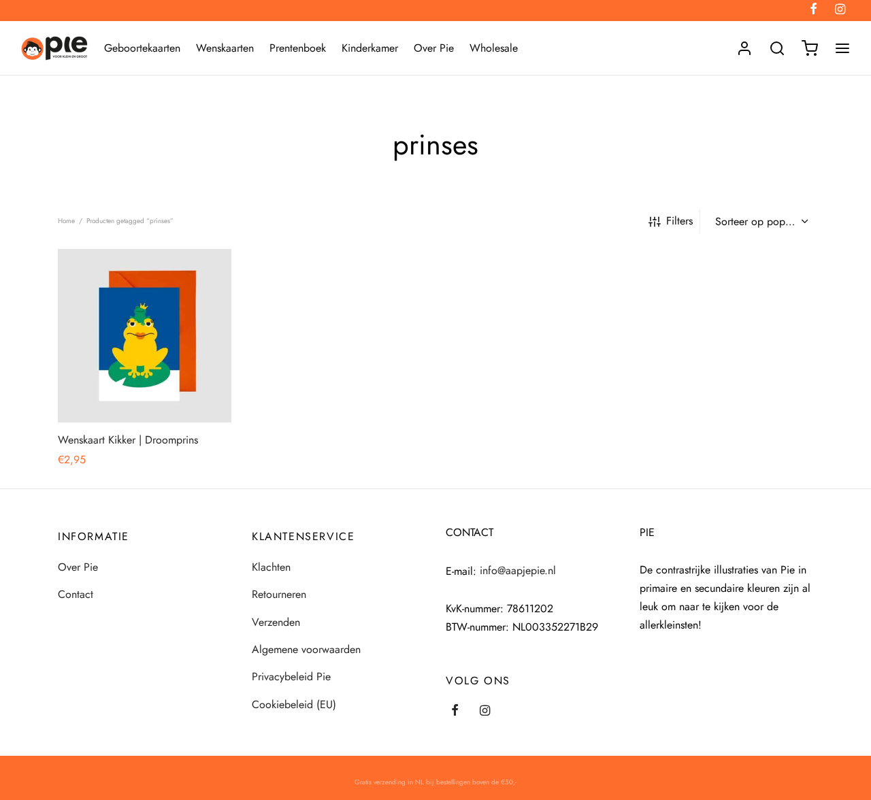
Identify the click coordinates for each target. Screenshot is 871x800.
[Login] (744, 48)
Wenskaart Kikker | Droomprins (128, 440)
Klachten (271, 567)
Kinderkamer (370, 48)
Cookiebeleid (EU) (294, 704)
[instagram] (484, 711)
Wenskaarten (225, 48)
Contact (75, 594)
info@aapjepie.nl (518, 570)
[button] (144, 390)
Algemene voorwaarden (306, 649)
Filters (679, 221)
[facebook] (455, 711)
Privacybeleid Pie (291, 676)
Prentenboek (297, 48)
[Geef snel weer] (175, 390)
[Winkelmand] (810, 48)
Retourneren (279, 594)
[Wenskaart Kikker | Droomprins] (144, 335)
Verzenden (276, 622)
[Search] (777, 48)
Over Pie (434, 48)
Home (66, 221)
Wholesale (494, 48)
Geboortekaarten (142, 48)
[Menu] (842, 48)
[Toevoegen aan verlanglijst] (114, 390)
